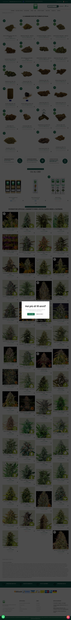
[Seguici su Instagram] (68, 617)
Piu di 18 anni (31, 314)
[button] (3, 616)
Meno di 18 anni (39, 314)
